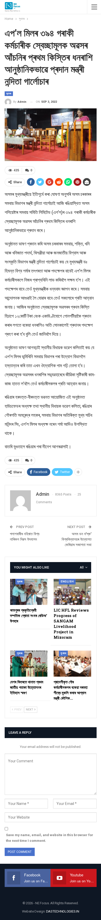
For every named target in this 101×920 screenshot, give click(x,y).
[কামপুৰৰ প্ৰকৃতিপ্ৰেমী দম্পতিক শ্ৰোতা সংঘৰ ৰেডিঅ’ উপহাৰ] (29, 592)
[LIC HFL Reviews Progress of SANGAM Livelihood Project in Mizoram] (72, 592)
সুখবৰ (8, 93)
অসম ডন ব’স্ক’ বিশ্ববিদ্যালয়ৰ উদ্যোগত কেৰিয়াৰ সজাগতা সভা (76, 539)
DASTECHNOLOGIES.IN (62, 911)
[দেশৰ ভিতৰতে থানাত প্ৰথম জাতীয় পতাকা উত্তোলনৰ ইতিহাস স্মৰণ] (29, 664)
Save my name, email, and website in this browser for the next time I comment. (49, 838)
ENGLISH (67, 581)
